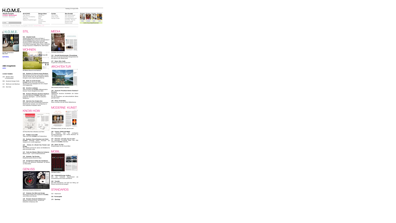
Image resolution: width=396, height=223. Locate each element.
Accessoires (42, 21)
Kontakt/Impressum (71, 18)
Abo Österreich (69, 17)
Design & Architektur (29, 17)
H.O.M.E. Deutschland (10, 15)
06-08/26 (88, 21)
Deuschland (90, 23)
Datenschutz (68, 23)
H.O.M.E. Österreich (9, 17)
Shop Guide (54, 17)
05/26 (94, 21)
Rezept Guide (55, 18)
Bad (39, 18)
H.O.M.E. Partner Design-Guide (70, 20)
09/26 (82, 21)
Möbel (40, 17)
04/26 (99, 21)
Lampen (40, 20)
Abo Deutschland (70, 15)
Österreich (96, 23)
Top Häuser (26, 15)
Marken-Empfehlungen (29, 20)
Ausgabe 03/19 (26, 26)
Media (40, 23)
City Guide (54, 15)
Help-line (25, 18)
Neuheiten (41, 15)
